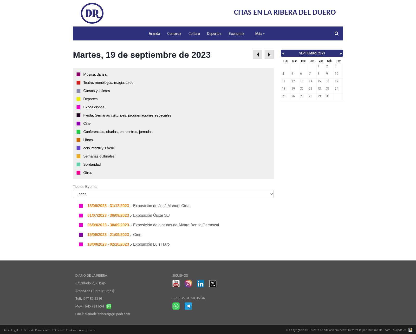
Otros (87, 172)
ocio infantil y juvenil (98, 148)
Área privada (87, 330)
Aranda (154, 33)
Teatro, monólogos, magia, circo (108, 82)
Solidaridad (92, 164)
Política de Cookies (64, 330)
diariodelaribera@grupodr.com (107, 314)
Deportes (214, 33)
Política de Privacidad (35, 330)
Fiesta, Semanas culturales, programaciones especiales (127, 115)
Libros (88, 140)
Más (258, 33)
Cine (87, 123)
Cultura (194, 33)
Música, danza (94, 74)
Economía (236, 33)
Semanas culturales (99, 156)
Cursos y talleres (96, 91)
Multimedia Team (379, 330)
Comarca (174, 33)
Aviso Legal (11, 330)
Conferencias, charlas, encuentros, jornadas (118, 132)
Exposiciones (93, 107)
